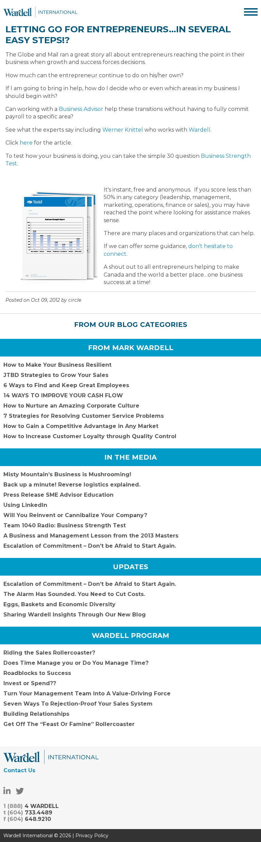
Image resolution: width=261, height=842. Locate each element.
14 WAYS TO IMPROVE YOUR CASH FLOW (63, 395)
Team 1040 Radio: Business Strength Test (64, 525)
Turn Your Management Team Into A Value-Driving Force (87, 693)
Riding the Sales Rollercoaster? (49, 652)
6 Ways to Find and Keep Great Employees (66, 385)
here (27, 142)
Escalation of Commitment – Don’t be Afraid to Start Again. (89, 546)
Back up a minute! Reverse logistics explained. (71, 484)
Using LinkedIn (25, 505)
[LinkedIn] (7, 791)
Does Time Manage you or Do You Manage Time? (76, 663)
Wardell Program (130, 635)
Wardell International (40, 11)
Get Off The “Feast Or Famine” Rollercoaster (69, 724)
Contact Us (19, 770)
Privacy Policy (91, 835)
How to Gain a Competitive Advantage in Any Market (80, 426)
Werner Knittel (122, 130)
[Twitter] (20, 791)
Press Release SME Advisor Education (58, 495)
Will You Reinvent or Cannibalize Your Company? (75, 515)
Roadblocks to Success (37, 673)
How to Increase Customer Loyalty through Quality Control (89, 436)
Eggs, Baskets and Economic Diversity (59, 604)
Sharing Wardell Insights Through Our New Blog (74, 614)
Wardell (199, 130)
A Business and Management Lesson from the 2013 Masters (90, 535)
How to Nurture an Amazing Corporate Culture (71, 405)
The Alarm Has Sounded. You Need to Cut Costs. (74, 594)
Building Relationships (36, 714)
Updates (130, 567)
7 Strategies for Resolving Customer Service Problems (83, 416)
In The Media (130, 457)
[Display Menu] (251, 12)
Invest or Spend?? (29, 683)
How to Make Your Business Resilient (57, 365)
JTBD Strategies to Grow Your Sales (55, 375)
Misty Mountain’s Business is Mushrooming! (67, 474)
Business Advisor (81, 109)
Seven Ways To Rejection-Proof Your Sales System (78, 703)
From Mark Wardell (130, 348)
